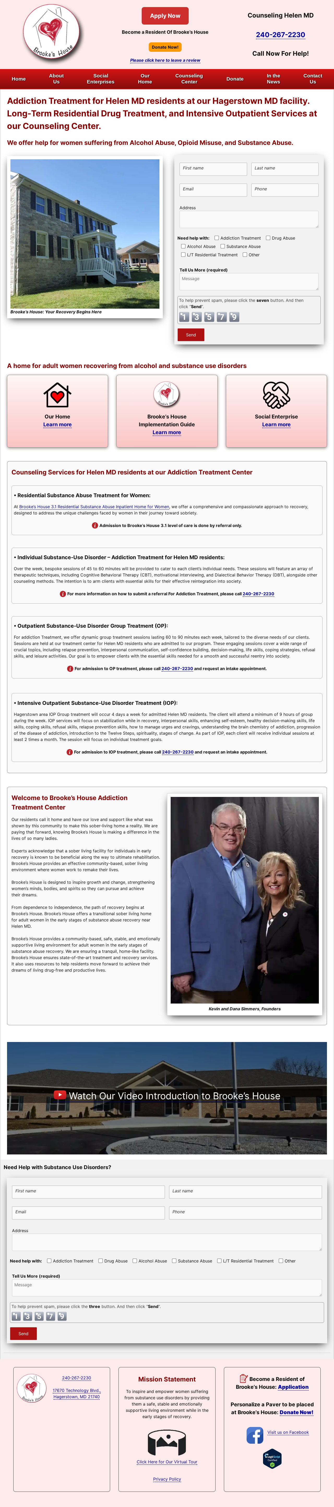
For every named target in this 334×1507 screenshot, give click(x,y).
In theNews (273, 78)
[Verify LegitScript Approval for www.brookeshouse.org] (272, 1467)
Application (293, 1387)
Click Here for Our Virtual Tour (167, 1461)
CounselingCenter (189, 78)
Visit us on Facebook (288, 1432)
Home (19, 79)
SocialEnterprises (101, 78)
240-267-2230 (280, 35)
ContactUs (312, 78)
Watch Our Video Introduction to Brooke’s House (173, 1096)
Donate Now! (165, 47)
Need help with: (193, 238)
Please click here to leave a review (165, 60)
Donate (235, 79)
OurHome (145, 78)
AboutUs (56, 78)
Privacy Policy (167, 1479)
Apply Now (165, 15)
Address (188, 207)
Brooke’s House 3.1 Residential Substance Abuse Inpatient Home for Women (94, 506)
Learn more (57, 424)
